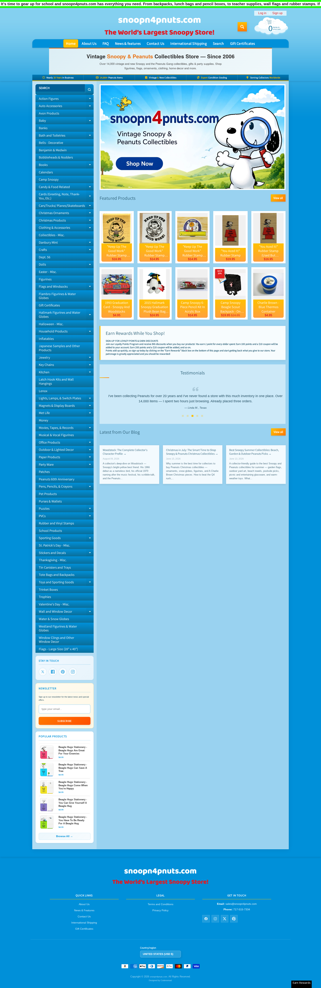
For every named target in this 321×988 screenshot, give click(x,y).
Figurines (45, 279)
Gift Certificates (242, 43)
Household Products (66, 332)
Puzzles (66, 509)
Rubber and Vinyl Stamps (56, 523)
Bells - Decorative (51, 142)
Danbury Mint (66, 243)
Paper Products (66, 458)
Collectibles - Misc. (51, 235)
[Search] (89, 89)
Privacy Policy (160, 910)
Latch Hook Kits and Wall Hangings (56, 381)
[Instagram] (73, 672)
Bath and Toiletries (66, 136)
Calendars (46, 172)
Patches (44, 472)
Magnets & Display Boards (66, 406)
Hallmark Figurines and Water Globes (66, 314)
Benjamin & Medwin (53, 150)
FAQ (106, 43)
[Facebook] (53, 672)
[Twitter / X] (224, 918)
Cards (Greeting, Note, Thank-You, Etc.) (66, 196)
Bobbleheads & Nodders (56, 157)
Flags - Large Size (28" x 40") (58, 649)
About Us (89, 43)
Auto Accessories (66, 107)
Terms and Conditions (160, 904)
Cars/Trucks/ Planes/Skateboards (66, 206)
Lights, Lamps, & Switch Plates (66, 399)
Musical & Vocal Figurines (56, 435)
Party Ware (66, 465)
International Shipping (188, 43)
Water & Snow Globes (54, 619)
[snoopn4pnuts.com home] (160, 884)
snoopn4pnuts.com (158, 977)
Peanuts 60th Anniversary (56, 479)
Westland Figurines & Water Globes (58, 628)
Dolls (66, 265)
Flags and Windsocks (66, 287)
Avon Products (49, 113)
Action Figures (66, 99)
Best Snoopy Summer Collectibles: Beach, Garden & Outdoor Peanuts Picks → (254, 451)
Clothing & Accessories (66, 228)
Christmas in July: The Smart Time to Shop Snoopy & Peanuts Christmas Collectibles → (192, 451)
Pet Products (48, 494)
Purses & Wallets (50, 501)
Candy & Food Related (66, 188)
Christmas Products (66, 221)
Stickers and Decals (66, 554)
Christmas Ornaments (66, 214)
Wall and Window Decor (66, 612)
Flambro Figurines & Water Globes (57, 296)
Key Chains (66, 365)
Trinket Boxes (48, 589)
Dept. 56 (44, 257)
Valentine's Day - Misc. (54, 604)
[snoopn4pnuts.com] (159, 26)
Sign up (277, 13)
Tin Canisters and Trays (55, 567)
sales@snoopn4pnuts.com (241, 903)
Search (218, 43)
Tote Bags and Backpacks (56, 575)
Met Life (66, 414)
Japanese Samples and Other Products (59, 348)
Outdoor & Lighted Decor (66, 450)
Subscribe (64, 721)
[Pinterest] (63, 672)
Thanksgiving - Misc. (53, 560)
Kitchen (66, 373)
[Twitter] (43, 672)
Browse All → (64, 836)
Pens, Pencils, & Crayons (66, 487)
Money (43, 420)
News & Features (84, 910)
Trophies (45, 597)
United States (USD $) (158, 954)
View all (278, 198)
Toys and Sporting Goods (66, 583)
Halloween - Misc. (51, 324)
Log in (262, 13)
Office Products (66, 443)
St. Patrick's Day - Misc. (54, 545)
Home (71, 43)
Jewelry (66, 358)
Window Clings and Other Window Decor (56, 640)
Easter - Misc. (48, 272)
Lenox (43, 391)
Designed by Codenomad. (160, 980)
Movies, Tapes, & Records (66, 428)
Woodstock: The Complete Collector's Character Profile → (125, 451)
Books (66, 166)
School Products (50, 530)
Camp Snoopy (49, 179)
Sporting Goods (66, 539)
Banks (43, 128)
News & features (128, 43)
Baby (66, 121)
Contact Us (155, 43)
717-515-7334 (241, 909)
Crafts (66, 250)
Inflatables (46, 339)
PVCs (66, 517)
